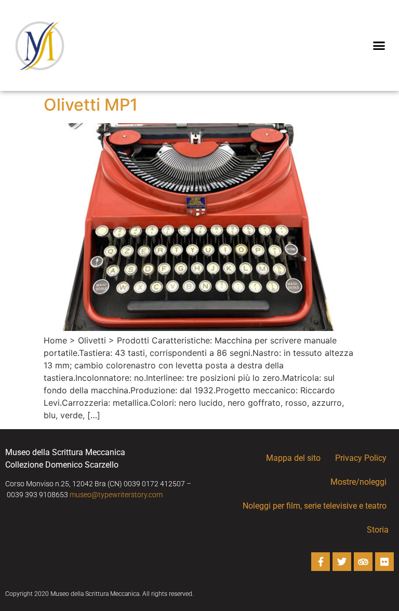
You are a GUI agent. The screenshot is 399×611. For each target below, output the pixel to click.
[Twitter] (341, 561)
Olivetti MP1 (91, 105)
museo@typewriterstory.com (116, 494)
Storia (378, 530)
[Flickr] (384, 561)
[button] (379, 46)
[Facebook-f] (320, 561)
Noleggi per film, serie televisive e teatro (315, 506)
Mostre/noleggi (358, 482)
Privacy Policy (361, 458)
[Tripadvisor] (363, 561)
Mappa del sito (293, 458)
